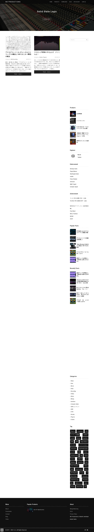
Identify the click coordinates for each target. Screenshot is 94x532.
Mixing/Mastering (74, 509)
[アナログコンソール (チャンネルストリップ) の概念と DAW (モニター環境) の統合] (18, 43)
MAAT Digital (73, 184)
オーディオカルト (83, 445)
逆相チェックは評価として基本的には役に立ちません (83, 260)
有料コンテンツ (75, 406)
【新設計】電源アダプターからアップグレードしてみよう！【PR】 (83, 135)
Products (56, 1)
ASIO (86, 462)
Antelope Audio (73, 168)
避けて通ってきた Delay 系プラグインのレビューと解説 (83, 295)
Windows (73, 462)
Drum (86, 469)
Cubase (72, 459)
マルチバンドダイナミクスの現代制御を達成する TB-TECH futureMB (83, 281)
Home (51, 1)
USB (81, 455)
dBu (72, 483)
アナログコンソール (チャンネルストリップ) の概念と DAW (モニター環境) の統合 (18, 54)
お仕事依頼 (79, 113)
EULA (71, 511)
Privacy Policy (73, 514)
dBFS (72, 469)
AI (87, 472)
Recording (15, 59)
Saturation (85, 476)
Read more (17, 74)
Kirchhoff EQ (74, 472)
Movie (72, 386)
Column (41, 57)
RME (77, 441)
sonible (71, 176)
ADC (87, 459)
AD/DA (86, 455)
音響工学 (80, 459)
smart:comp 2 (79, 469)
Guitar (86, 483)
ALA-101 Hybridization (39, 509)
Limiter (86, 452)
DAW (12, 59)
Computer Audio (75, 404)
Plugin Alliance (73, 171)
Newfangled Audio (74, 174)
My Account (77, 1)
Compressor (80, 431)
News (72, 381)
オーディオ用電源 (75, 434)
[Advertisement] (32, 96)
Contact (8, 514)
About (7, 509)
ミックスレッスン (81, 120)
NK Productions (13, 2)
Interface (73, 401)
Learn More (47, 19)
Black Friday (74, 476)
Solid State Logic (75, 479)
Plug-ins (45, 57)
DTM (72, 411)
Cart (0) (84, 1)
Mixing (72, 399)
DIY (85, 486)
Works (72, 396)
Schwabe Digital (74, 186)
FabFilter (85, 434)
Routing (73, 486)
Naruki (14, 530)
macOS (72, 452)
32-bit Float (73, 448)
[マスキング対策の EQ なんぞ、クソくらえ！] (47, 43)
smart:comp (79, 486)
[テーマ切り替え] (2, 530)
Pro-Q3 (81, 472)
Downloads (64, 1)
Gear (72, 383)
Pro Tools (73, 445)
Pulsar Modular (73, 179)
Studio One (80, 462)
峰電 (79, 452)
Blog (70, 1)
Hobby (72, 393)
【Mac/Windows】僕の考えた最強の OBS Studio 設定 (83, 246)
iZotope (78, 438)
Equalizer (85, 438)
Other (72, 388)
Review (72, 414)
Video (7, 519)
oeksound (72, 181)
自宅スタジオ (79, 483)
